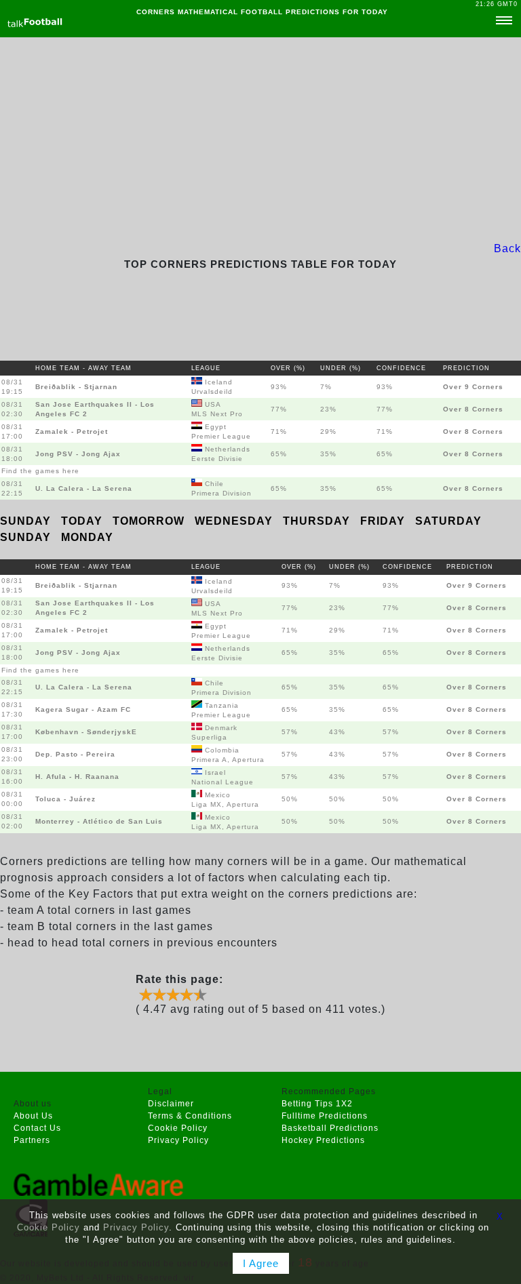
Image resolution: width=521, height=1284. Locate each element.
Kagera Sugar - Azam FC (83, 709)
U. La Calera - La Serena (83, 488)
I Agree (261, 1263)
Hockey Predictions (323, 1140)
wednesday (235, 521)
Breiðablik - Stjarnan (76, 386)
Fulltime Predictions (325, 1116)
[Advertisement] (260, 139)
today (83, 521)
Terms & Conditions (190, 1116)
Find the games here (40, 471)
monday (87, 537)
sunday (27, 521)
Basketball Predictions (330, 1128)
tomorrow (150, 521)
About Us (33, 1116)
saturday (448, 521)
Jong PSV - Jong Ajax (78, 454)
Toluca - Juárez (65, 799)
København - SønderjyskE (86, 732)
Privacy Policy (178, 1140)
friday (384, 521)
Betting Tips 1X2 (317, 1103)
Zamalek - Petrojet (71, 431)
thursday (318, 521)
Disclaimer (171, 1103)
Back (507, 248)
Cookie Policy (178, 1128)
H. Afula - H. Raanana (77, 776)
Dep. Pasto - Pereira (75, 754)
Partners (32, 1140)
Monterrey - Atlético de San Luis (99, 821)
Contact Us (37, 1128)
